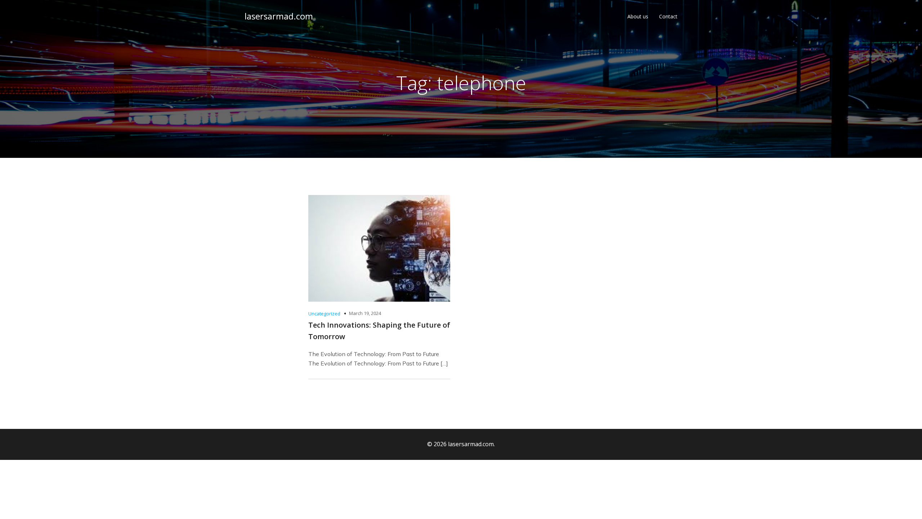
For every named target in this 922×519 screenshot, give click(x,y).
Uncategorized (324, 313)
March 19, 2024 (365, 313)
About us (637, 16)
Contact (668, 16)
